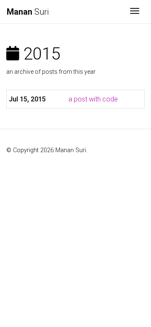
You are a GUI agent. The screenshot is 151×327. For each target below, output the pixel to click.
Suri (28, 12)
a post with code (93, 99)
